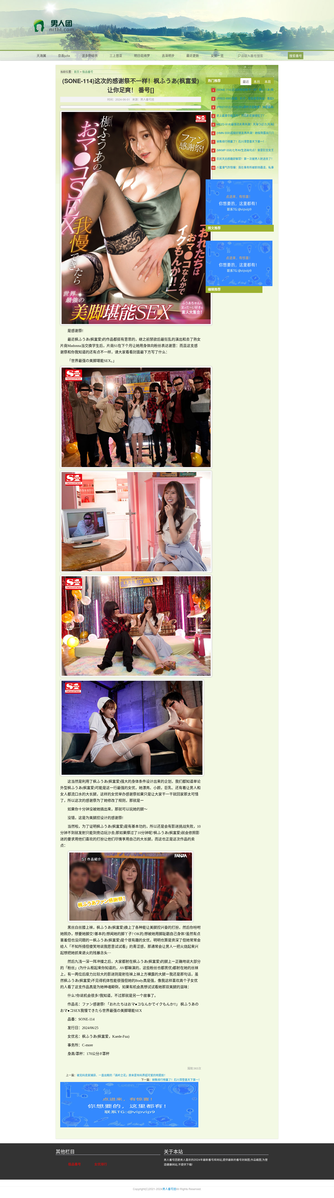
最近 (246, 81)
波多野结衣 (90, 55)
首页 (76, 72)
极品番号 (87, 72)
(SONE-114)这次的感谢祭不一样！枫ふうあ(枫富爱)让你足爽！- (255, 90)
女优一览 (217, 55)
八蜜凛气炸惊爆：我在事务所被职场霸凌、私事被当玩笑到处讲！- (257, 167)
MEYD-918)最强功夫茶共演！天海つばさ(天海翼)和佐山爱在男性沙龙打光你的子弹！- (269, 124)
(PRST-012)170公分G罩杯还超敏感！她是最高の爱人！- (251, 107)
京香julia (64, 55)
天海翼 (41, 55)
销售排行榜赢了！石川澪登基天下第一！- (242, 141)
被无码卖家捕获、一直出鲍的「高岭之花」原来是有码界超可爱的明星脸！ (122, 1075)
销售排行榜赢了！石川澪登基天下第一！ (176, 1080)
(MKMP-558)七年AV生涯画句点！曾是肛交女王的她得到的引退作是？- (259, 150)
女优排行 (100, 1164)
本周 (267, 81)
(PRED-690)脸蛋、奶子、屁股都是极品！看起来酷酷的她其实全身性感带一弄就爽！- (268, 98)
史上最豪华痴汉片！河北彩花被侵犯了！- (242, 115)
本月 (257, 81)
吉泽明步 (168, 55)
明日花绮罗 (142, 55)
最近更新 (192, 55)
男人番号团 (76, 25)
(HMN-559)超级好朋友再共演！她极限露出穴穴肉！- (248, 133)
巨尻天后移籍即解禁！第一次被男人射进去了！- (246, 159)
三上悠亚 (116, 55)
